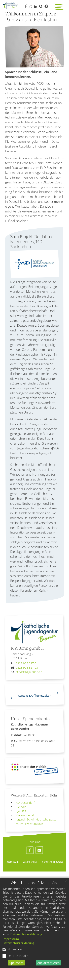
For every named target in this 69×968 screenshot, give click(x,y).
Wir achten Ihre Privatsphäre (34, 882)
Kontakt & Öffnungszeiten (34, 695)
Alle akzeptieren (48, 963)
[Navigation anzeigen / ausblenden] (60, 7)
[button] (29, 850)
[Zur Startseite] (10, 5)
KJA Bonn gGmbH (27, 648)
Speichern (16, 963)
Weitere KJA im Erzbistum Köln (34, 795)
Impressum (11, 939)
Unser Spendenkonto (30, 718)
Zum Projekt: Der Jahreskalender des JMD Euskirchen (32, 241)
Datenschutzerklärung (26, 934)
